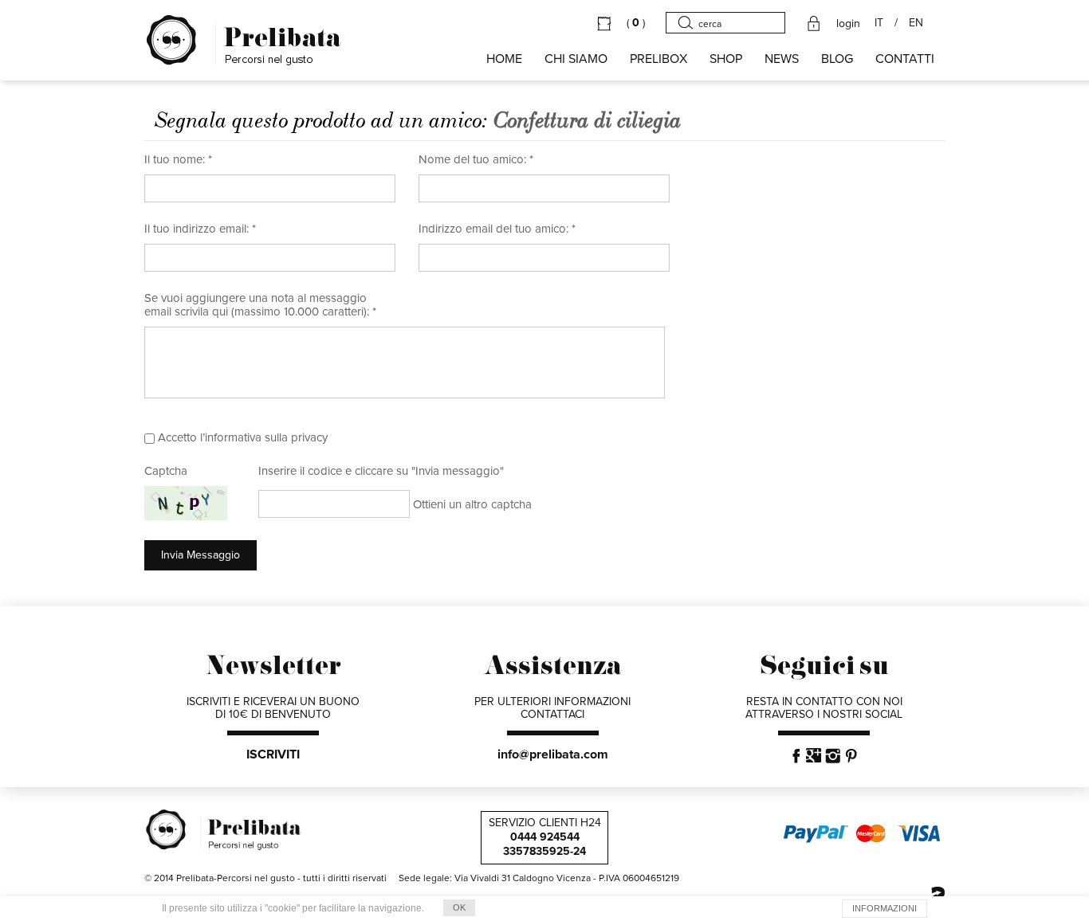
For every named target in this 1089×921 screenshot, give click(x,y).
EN (916, 23)
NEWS (782, 59)
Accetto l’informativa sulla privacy (243, 437)
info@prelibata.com (552, 754)
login (848, 24)
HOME (504, 59)
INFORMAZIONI (884, 908)
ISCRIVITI (273, 754)
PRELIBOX (658, 59)
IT (879, 23)
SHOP (726, 59)
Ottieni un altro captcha (472, 504)
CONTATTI (904, 59)
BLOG (837, 59)
